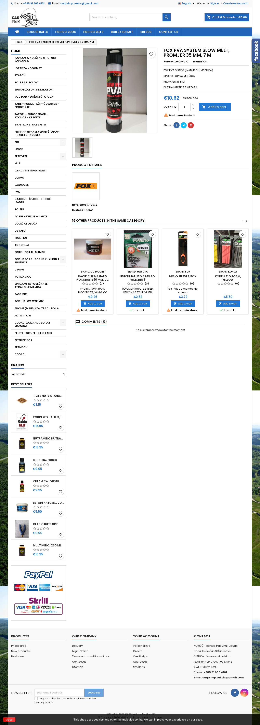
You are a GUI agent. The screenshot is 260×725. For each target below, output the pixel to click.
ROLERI (19, 209)
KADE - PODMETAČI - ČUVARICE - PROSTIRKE (37, 105)
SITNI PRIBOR (23, 340)
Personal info (141, 646)
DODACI (20, 354)
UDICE (18, 149)
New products (20, 651)
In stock (77, 210)
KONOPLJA (21, 245)
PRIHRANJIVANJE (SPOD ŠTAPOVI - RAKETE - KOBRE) (37, 133)
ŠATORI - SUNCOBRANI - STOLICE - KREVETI (31, 115)
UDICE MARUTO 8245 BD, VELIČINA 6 (138, 278)
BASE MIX (20, 294)
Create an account (235, 3)
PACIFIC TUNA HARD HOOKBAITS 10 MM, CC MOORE (92, 279)
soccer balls (37, 32)
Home (16, 51)
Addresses (140, 662)
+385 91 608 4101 (33, 3)
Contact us (168, 32)
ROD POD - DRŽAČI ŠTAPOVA (33, 97)
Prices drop (18, 646)
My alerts (139, 667)
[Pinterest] (191, 125)
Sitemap (77, 667)
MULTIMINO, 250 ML (47, 545)
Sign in (214, 3)
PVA (17, 192)
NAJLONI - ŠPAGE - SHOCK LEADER (32, 200)
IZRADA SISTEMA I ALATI (30, 170)
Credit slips (140, 656)
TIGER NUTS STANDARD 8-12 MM (48, 395)
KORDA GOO (22, 277)
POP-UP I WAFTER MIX (29, 301)
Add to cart (214, 107)
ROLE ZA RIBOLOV (26, 82)
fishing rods (65, 32)
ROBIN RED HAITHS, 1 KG (48, 417)
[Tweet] (184, 125)
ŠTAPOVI (20, 75)
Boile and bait (122, 32)
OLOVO (19, 178)
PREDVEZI (20, 156)
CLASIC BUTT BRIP (45, 524)
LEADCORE (21, 185)
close (9, 719)
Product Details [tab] (87, 164)
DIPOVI (19, 269)
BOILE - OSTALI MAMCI (29, 252)
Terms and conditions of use (90, 656)
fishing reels (93, 32)
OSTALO (20, 231)
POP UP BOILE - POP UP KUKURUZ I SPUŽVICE (36, 260)
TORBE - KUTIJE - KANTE (30, 216)
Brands (17, 365)
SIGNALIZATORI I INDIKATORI (33, 90)
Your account (146, 636)
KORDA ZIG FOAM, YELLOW (228, 278)
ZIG (16, 142)
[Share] (176, 125)
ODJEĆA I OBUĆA (25, 224)
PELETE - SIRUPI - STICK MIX (33, 333)
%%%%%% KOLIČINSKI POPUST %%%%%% (35, 59)
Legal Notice (80, 651)
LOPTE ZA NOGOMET (28, 68)
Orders (137, 651)
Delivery (77, 646)
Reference (171, 61)
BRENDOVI (21, 347)
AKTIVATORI (22, 315)
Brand (197, 61)
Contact (202, 636)
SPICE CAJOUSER (45, 460)
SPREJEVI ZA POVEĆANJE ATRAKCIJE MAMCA (31, 285)
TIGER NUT (21, 238)
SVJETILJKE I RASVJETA (30, 124)
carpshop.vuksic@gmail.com (79, 3)
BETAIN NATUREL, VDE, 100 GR (48, 502)
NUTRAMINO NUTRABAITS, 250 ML (48, 438)
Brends (146, 32)
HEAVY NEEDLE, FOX (182, 276)
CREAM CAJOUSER (46, 481)
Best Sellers (21, 384)
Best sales (18, 656)
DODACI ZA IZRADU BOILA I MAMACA (32, 324)
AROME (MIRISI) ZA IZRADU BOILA (36, 308)
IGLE (17, 163)
